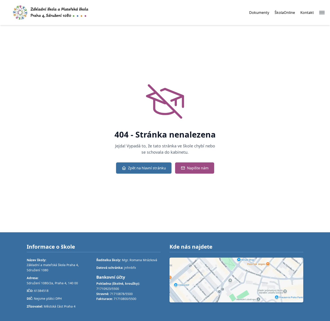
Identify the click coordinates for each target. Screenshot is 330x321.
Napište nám (198, 168)
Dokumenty (259, 12)
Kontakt (307, 12)
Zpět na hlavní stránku (147, 168)
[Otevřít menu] (322, 12)
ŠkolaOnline (285, 12)
